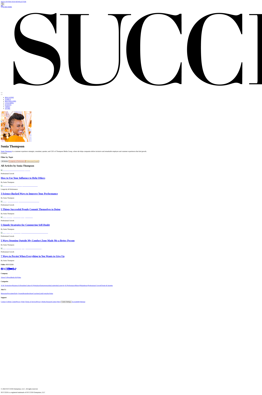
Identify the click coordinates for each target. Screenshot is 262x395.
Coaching (36, 293)
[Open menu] (1, 92)
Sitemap (82, 302)
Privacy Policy (20, 302)
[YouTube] (11, 269)
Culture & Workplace (33, 285)
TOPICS (8, 99)
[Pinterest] (13, 269)
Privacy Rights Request (43, 302)
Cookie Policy (56, 302)
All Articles (5, 161)
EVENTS (8, 105)
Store (31, 293)
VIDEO (7, 107)
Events (44, 293)
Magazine (4, 293)
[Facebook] (2, 269)
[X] (4, 269)
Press (9, 277)
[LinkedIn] (9, 269)
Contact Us (4, 302)
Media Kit (14, 277)
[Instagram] (6, 269)
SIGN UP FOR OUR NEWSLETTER (13, 2)
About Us (4, 277)
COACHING (9, 103)
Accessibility (76, 302)
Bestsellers (26, 293)
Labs (40, 293)
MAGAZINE (9, 97)
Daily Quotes (18, 293)
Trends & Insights (107, 285)
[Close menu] (1, 94)
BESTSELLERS (10, 101)
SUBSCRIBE (7, 7)
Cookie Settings (66, 302)
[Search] (2, 4)
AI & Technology (6, 285)
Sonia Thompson (6, 151)
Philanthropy (84, 285)
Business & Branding (19, 285)
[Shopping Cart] (2, 7)
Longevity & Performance (17, 161)
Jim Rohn (50, 293)
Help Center (12, 302)
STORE (7, 108)
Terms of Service (30, 302)
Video (19, 277)
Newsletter (10, 293)
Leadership (54, 285)
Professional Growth (32, 161)
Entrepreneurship (45, 285)
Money (77, 285)
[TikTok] (15, 269)
